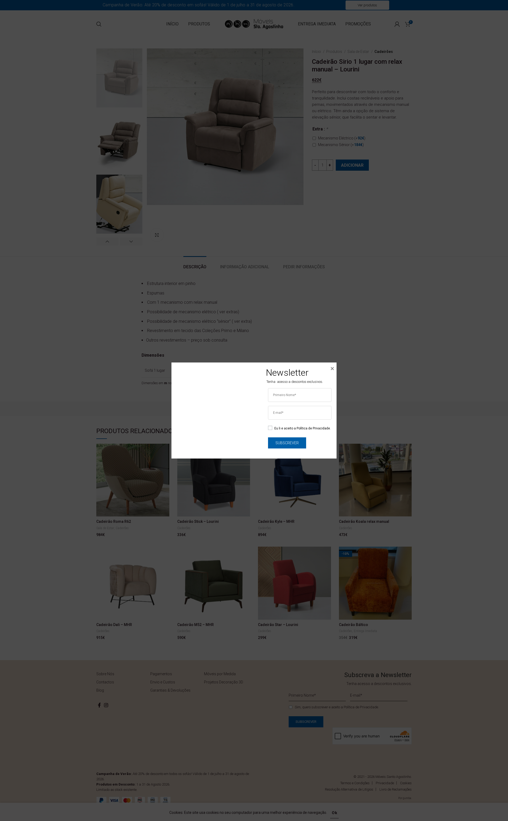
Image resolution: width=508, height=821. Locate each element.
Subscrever (287, 443)
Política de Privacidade (313, 428)
